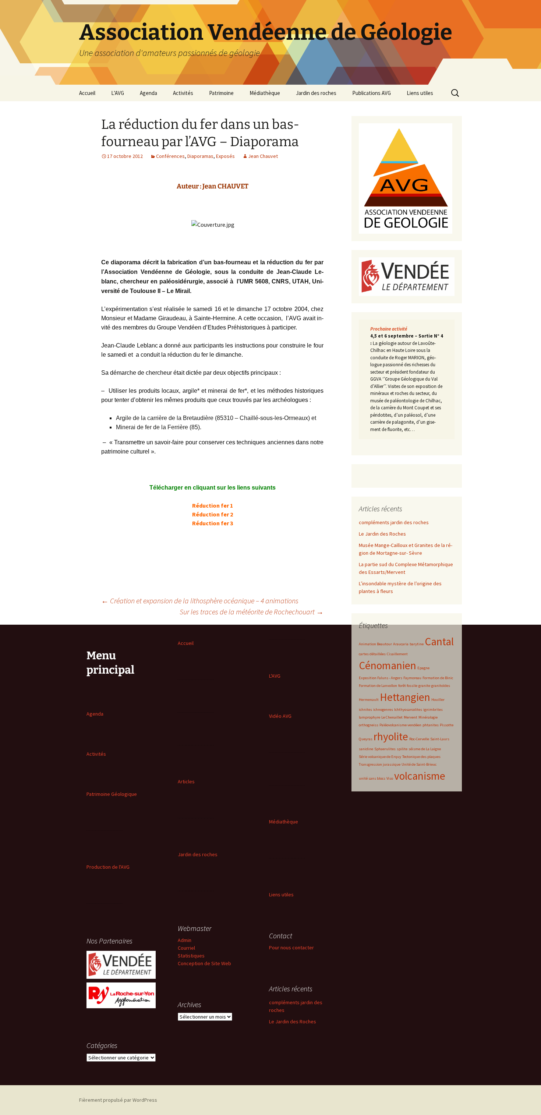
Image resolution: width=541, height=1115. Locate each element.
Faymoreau (412, 677)
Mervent (410, 717)
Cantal (439, 641)
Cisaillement (397, 654)
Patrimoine (221, 92)
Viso (389, 778)
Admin (184, 940)
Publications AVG (371, 92)
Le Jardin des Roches (382, 533)
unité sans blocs (372, 778)
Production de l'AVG (108, 867)
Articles (186, 781)
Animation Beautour (375, 644)
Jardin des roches (316, 92)
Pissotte (446, 725)
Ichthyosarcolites (408, 709)
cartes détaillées (372, 654)
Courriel (186, 948)
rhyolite (391, 736)
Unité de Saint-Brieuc (419, 764)
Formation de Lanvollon (378, 685)
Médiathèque (265, 92)
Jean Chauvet (263, 156)
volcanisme (419, 776)
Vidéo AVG (280, 716)
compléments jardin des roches (394, 522)
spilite (402, 749)
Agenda (148, 92)
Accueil (87, 92)
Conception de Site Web (204, 963)
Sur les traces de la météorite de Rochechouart (251, 611)
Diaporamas (200, 156)
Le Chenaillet (392, 717)
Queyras (365, 739)
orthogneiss (368, 725)
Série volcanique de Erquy (380, 756)
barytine (417, 644)
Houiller (438, 699)
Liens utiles (420, 92)
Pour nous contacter (291, 947)
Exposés (225, 156)
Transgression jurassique (379, 764)
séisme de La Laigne (425, 749)
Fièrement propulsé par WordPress (118, 1100)
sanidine (366, 749)
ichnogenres (383, 709)
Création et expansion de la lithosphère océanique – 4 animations (199, 600)
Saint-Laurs (439, 739)
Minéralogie (428, 717)
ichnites (365, 709)
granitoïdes (440, 685)
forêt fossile (407, 685)
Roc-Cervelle (419, 739)
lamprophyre (369, 717)
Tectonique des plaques (421, 756)
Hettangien (405, 697)
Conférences (170, 156)
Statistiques (191, 955)
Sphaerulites (385, 749)
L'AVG (274, 676)
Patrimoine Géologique (111, 794)
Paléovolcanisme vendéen (400, 725)
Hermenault (369, 699)
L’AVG (117, 92)
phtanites (430, 725)
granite (424, 685)
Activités (183, 92)
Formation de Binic (437, 677)
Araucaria (401, 644)
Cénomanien (387, 665)
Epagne (423, 668)
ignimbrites (433, 709)
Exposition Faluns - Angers (380, 677)
